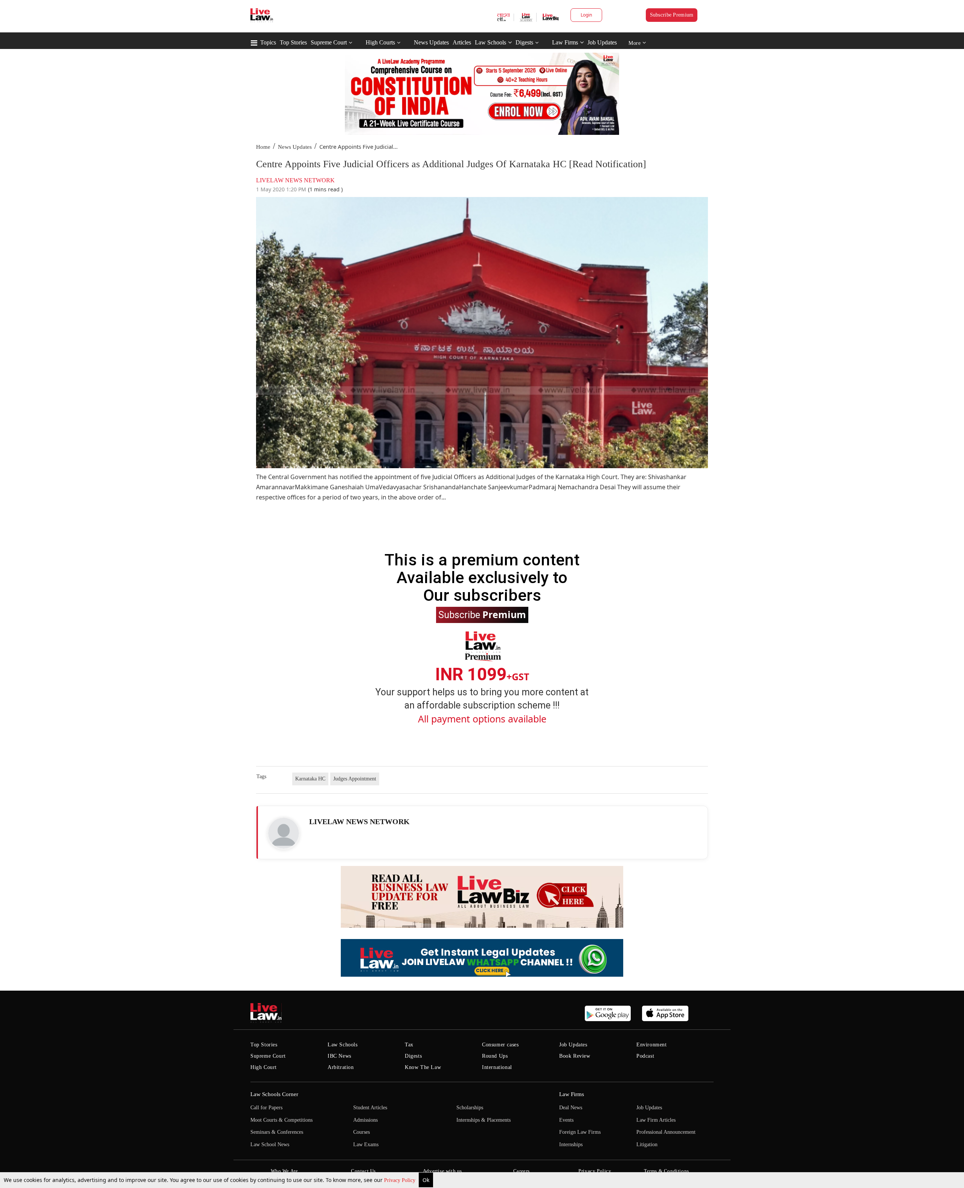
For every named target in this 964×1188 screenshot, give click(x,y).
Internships (571, 1144)
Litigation (646, 1144)
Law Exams (365, 1144)
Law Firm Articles (656, 1120)
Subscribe (482, 614)
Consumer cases (500, 1045)
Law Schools (490, 42)
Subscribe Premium (672, 15)
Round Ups (495, 1056)
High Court (263, 1067)
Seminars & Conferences (276, 1132)
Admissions (365, 1120)
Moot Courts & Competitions (281, 1120)
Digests (524, 42)
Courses (361, 1132)
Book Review (574, 1056)
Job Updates (602, 42)
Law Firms (565, 42)
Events (566, 1120)
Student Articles (370, 1107)
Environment (651, 1045)
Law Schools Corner (274, 1094)
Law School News (269, 1144)
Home (263, 147)
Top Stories (293, 42)
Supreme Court (329, 42)
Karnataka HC (310, 779)
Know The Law (423, 1067)
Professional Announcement (666, 1132)
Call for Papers (266, 1107)
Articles (462, 42)
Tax (409, 1045)
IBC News (339, 1056)
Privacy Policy (400, 1180)
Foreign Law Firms (580, 1132)
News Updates (431, 42)
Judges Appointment (354, 779)
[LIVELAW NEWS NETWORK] (283, 833)
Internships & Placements (483, 1120)
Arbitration (341, 1067)
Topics (268, 42)
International (497, 1067)
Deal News (570, 1107)
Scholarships (469, 1107)
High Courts (380, 42)
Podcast (645, 1056)
